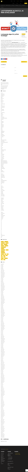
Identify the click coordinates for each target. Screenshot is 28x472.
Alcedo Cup (2, 96)
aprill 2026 (2, 268)
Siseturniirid (2, 201)
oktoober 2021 (2, 327)
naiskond (2, 248)
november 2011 (2, 430)
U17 (1, 227)
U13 (1, 223)
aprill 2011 (2, 432)
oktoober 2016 (2, 393)
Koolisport (2, 143)
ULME (1, 236)
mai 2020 (2, 346)
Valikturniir (6, 258)
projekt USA (2, 251)
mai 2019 (2, 359)
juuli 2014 (2, 417)
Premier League (2, 190)
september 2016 (3, 394)
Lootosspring (2, 158)
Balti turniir (2, 100)
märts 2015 (2, 409)
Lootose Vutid (2, 156)
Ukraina (2, 258)
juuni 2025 (2, 279)
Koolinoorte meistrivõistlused (4, 142)
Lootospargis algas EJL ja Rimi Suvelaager (10, 35)
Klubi (2, 244)
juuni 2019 (2, 358)
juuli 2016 (2, 396)
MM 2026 (2, 170)
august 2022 (2, 316)
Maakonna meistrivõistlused (3, 458)
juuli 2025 (2, 278)
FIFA (1, 120)
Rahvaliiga (2, 193)
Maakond (2, 159)
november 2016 (2, 392)
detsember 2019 (3, 351)
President (2, 191)
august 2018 (2, 369)
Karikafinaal (2, 134)
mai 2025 (2, 280)
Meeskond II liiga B (8, 5)
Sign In (26, 3)
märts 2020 (2, 348)
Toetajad (2, 7)
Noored (13, 3)
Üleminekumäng (3, 235)
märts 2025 (2, 282)
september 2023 (3, 302)
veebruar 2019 (2, 362)
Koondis (2, 145)
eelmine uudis (4, 61)
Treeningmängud (3, 215)
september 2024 (3, 289)
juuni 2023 (2, 305)
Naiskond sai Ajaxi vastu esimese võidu (5, 84)
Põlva (1, 188)
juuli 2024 (2, 291)
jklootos (23, 35)
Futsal (1, 123)
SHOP (20, 5)
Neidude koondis (3, 177)
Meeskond (2, 165)
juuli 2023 (2, 304)
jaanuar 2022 (2, 324)
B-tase (1, 99)
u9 (1, 255)
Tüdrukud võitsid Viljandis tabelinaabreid (4, 88)
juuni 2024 (2, 292)
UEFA (1, 234)
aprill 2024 (2, 294)
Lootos (20, 3)
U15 (1, 225)
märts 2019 (2, 361)
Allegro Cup (2, 456)
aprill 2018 (2, 373)
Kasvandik (2, 136)
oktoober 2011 (2, 431)
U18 (1, 228)
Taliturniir (2, 212)
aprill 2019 (2, 360)
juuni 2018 (2, 371)
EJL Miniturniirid (2, 112)
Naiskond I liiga (3, 5)
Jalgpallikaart (2, 132)
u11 (6, 255)
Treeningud (16, 5)
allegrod (2, 241)
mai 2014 (2, 418)
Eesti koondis (2, 110)
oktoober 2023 (2, 301)
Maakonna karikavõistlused (3, 460)
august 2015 (2, 406)
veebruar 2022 (2, 323)
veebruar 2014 (2, 419)
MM (1, 169)
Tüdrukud (2, 217)
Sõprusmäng (2, 203)
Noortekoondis (2, 181)
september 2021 (3, 328)
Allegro (1, 97)
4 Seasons (2, 463)
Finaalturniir (2, 121)
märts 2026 (2, 269)
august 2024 (2, 290)
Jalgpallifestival (2, 131)
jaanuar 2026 (2, 271)
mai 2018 (2, 372)
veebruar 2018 (2, 375)
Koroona (2, 147)
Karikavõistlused (3, 135)
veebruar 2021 (2, 336)
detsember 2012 (3, 428)
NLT (1, 178)
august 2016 (2, 395)
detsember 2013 (3, 421)
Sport (1, 204)
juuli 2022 (2, 317)
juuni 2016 (2, 397)
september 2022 (3, 315)
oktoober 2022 (2, 314)
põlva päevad (3, 252)
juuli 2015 (2, 407)
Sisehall (2, 200)
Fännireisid (2, 119)
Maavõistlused (2, 461)
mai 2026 (2, 267)
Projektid (2, 192)
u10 (4, 255)
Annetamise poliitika (17, 454)
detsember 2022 (3, 312)
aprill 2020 (2, 347)
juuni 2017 (2, 384)
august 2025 (2, 277)
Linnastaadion (2, 154)
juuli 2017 (2, 383)
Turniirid (17, 3)
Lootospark (23, 5)
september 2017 (3, 381)
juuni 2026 (2, 266)
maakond (2, 245)
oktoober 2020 (2, 340)
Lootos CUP (12, 5)
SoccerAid (2, 202)
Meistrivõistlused (3, 168)
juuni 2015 (2, 408)
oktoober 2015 (2, 405)
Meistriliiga (2, 166)
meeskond (6, 245)
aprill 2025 (2, 281)
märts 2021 (2, 335)
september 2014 (3, 415)
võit (4, 259)
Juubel (1, 133)
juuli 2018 (2, 370)
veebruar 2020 (2, 349)
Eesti (1, 108)
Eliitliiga (2, 113)
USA (1, 237)
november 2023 (2, 300)
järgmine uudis (24, 61)
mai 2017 (2, 385)
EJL (1, 111)
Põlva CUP (2, 189)
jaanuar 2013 (2, 427)
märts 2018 (2, 374)
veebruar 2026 (2, 270)
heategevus (6, 241)
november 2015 (2, 404)
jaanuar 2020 (2, 350)
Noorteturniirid (2, 182)
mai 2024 (2, 293)
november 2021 (2, 326)
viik (1, 259)
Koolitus (2, 144)
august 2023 (2, 303)
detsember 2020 (3, 338)
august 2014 (2, 416)
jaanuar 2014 (2, 420)
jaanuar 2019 (2, 363)
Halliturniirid (2, 124)
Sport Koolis (2, 205)
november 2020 (2, 339)
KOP (1, 146)
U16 (1, 226)
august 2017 (2, 382)
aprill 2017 (2, 386)
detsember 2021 (3, 325)
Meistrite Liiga (2, 167)
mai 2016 (2, 398)
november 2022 (2, 313)
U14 (1, 224)
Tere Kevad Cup (2, 213)
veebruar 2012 (2, 429)
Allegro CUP (2, 98)
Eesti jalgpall (2, 109)
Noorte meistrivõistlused (3, 180)
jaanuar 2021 (2, 337)
